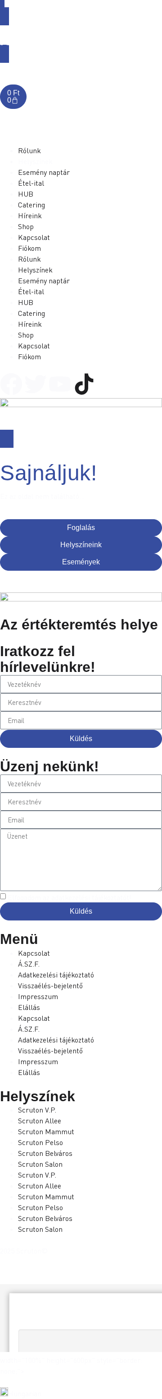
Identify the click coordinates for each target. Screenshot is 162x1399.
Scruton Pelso (40, 1142)
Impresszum (38, 996)
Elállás (29, 1007)
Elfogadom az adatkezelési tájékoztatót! (69, 897)
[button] (81, 1393)
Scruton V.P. (37, 1109)
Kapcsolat (34, 953)
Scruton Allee (39, 1120)
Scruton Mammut (46, 1131)
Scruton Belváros (45, 1153)
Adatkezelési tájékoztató (56, 974)
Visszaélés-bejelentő (50, 985)
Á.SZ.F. (29, 963)
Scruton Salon (40, 1164)
